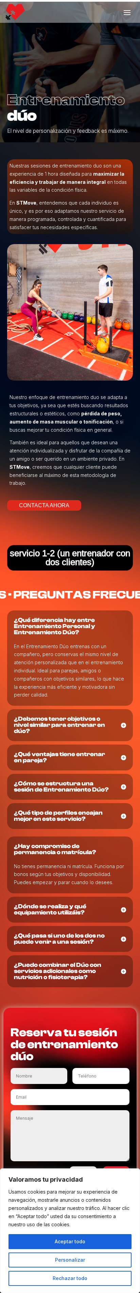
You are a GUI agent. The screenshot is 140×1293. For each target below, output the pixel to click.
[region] (70, 1230)
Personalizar (70, 1260)
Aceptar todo (70, 1241)
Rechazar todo (70, 1278)
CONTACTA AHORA (44, 505)
